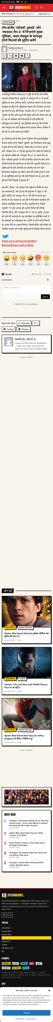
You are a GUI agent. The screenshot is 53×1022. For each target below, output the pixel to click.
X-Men (4, 945)
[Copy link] (27, 55)
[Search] (36, 7)
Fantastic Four (7, 948)
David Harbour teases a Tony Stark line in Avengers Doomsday (27, 844)
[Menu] (4, 7)
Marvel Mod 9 (17, 48)
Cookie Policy (20, 1019)
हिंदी (18, 2)
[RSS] (25, 2)
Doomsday (6, 928)
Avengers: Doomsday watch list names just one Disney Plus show (28, 854)
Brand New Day (25, 627)
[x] (22, 2)
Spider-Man (6, 934)
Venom (22, 679)
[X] (10, 55)
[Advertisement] (26, 471)
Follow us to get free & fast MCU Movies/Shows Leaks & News (19, 243)
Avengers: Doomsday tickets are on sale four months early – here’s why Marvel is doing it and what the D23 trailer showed (29, 823)
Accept (26, 1013)
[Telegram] (21, 55)
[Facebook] (16, 55)
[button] (49, 990)
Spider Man (14, 21)
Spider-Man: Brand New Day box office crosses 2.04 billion (26, 834)
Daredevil (6, 941)
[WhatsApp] (4, 55)
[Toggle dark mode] (41, 7)
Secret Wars (7, 931)
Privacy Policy (31, 1019)
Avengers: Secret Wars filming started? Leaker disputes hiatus (26, 863)
